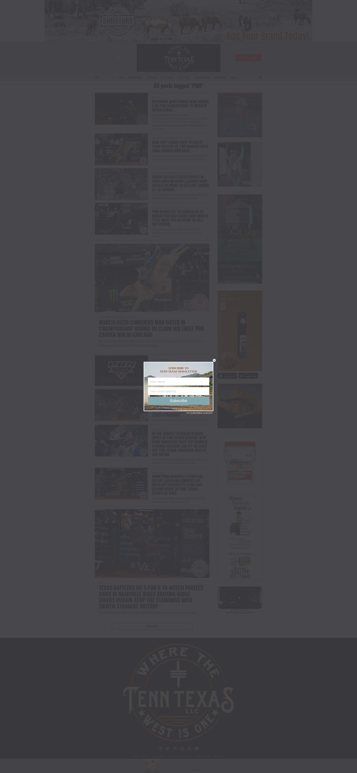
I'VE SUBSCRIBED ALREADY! (199, 413)
